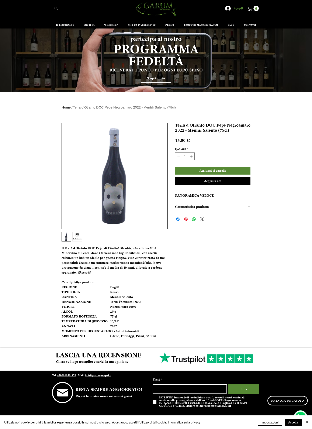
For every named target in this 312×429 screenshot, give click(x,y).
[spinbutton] (185, 156)
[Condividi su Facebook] (177, 219)
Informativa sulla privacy (184, 422)
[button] (253, 8)
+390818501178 (66, 375)
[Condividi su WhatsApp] (194, 219)
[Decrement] (178, 156)
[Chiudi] (306, 422)
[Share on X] (202, 219)
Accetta (293, 422)
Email (156, 379)
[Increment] (191, 156)
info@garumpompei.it (98, 375)
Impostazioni (269, 422)
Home (66, 107)
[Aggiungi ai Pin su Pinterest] (185, 219)
